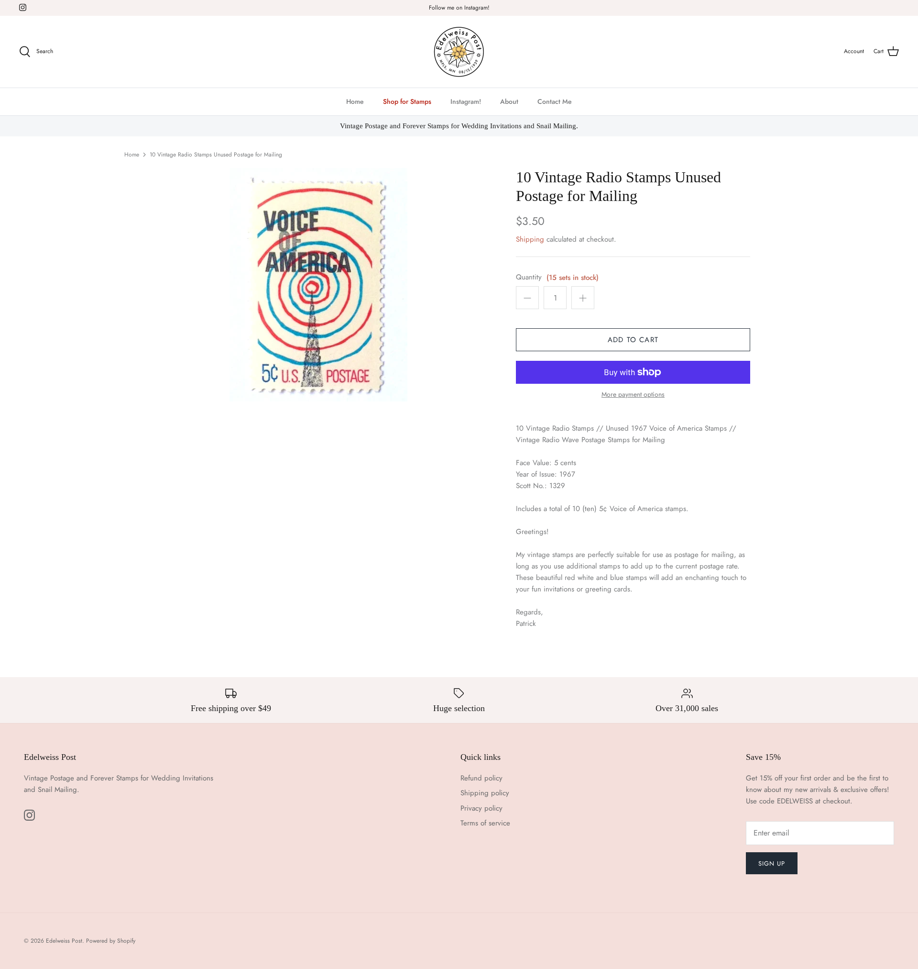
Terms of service (485, 823)
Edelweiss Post (64, 940)
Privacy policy (481, 808)
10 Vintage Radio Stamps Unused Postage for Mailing (216, 154)
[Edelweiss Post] (459, 51)
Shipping (530, 239)
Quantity (529, 277)
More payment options (633, 394)
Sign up (771, 863)
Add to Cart (633, 339)
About (509, 101)
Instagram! (465, 101)
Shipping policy (484, 793)
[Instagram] (22, 7)
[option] (318, 284)
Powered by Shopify (110, 940)
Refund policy (481, 778)
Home (355, 101)
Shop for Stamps (407, 101)
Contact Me (554, 101)
